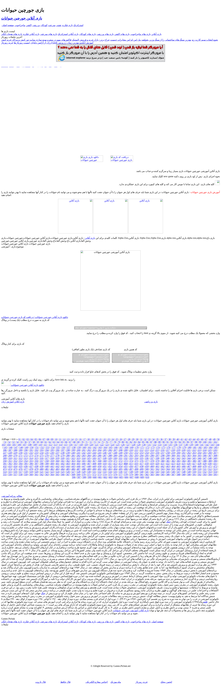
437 (31, 466)
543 (157, 471)
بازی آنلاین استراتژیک (68, 34)
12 (64, 439)
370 (110, 461)
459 (147, 466)
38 (169, 439)
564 (52, 474)
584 (157, 474)
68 (74, 442)
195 (52, 450)
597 (79, 477)
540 (141, 471)
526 (68, 471)
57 (29, 442)
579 (131, 474)
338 (157, 458)
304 (194, 455)
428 (199, 463)
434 (15, 466)
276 (47, 455)
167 (121, 447)
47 (206, 439)
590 (189, 474)
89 (159, 442)
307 (210, 455)
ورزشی (36, 25)
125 (117, 444)
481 (47, 469)
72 (90, 442)
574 (105, 474)
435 (20, 466)
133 (159, 444)
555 (5, 474)
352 (15, 461)
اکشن (29, 25)
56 (25, 442)
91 (167, 442)
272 (26, 455)
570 (84, 474)
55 (21, 442)
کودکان (44, 25)
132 (154, 444)
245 (99, 453)
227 (5, 453)
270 (15, 455)
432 (5, 466)
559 (26, 474)
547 (178, 471)
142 (207, 444)
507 (184, 469)
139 (191, 444)
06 (40, 439)
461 (157, 466)
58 (33, 442)
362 (68, 461)
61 (46, 442)
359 (52, 461)
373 (126, 461)
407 (89, 463)
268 (5, 455)
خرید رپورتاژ (7, 42)
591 (194, 474)
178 (179, 447)
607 (131, 477)
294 (141, 455)
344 (189, 458)
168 (126, 447)
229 (15, 453)
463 (168, 466)
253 (141, 453)
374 (131, 461)
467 (189, 466)
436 (26, 466)
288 (110, 455)
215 (157, 450)
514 (5, 471)
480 (41, 469)
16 (80, 439)
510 (199, 469)
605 (121, 477)
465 (178, 466)
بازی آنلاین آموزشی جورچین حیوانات (131, 610)
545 (168, 471)
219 (178, 450)
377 (147, 461)
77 (111, 442)
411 (110, 463)
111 (45, 444)
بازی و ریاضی (151, 401)
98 (196, 442)
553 (210, 471)
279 (62, 455)
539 (136, 471)
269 (10, 455)
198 (68, 450)
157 (68, 447)
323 (78, 458)
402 (62, 463)
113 (55, 444)
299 (168, 455)
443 (62, 466)
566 (62, 474)
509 (194, 469)
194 (47, 450)
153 (47, 447)
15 (76, 439)
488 (84, 469)
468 (194, 466)
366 (89, 461)
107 (24, 444)
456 (131, 466)
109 (35, 444)
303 (189, 455)
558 (20, 474)
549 (189, 471)
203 (94, 450)
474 (10, 469)
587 (173, 474)
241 (78, 453)
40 (177, 439)
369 (105, 461)
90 (163, 442)
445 (73, 466)
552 (205, 471)
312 (20, 458)
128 (133, 444)
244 (94, 453)
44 (194, 439)
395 (26, 463)
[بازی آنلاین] (145, 232)
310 (10, 458)
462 (162, 466)
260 (178, 453)
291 (126, 455)
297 (157, 455)
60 (42, 442)
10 (56, 439)
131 (149, 444)
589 (184, 474)
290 (120, 455)
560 (31, 474)
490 (94, 469)
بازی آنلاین (156, 34)
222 (194, 450)
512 (210, 469)
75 (102, 442)
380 (162, 461)
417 (141, 463)
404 (73, 463)
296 (152, 455)
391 (5, 463)
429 (204, 463)
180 (189, 447)
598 (84, 477)
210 (131, 450)
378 (152, 461)
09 (52, 439)
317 (47, 458)
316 (41, 458)
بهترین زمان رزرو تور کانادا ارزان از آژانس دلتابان (54, 42)
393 (15, 463)
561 (36, 474)
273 (31, 455)
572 (94, 474)
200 (78, 450)
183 (205, 447)
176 (168, 447)
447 (84, 466)
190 (26, 450)
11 (60, 439)
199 (73, 450)
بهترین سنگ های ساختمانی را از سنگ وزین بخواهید (166, 40)
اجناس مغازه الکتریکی (96, 682)
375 (136, 461)
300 (173, 455)
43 (190, 439)
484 (62, 469)
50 (218, 439)
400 (52, 463)
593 (205, 474)
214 (152, 450)
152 (42, 447)
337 (152, 458)
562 (41, 474)
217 (168, 450)
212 (141, 450)
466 (184, 466)
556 (10, 474)
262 (189, 453)
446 (78, 466)
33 (149, 439)
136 (175, 444)
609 (142, 477)
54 (17, 442)
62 (50, 442)
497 (131, 469)
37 (165, 439)
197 (62, 450)
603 (110, 477)
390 (215, 461)
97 (192, 442)
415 (131, 463)
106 (19, 444)
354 (26, 461)
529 (84, 471)
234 (41, 453)
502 (157, 469)
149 (26, 447)
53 (13, 442)
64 (58, 442)
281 (73, 455)
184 (210, 447)
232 (31, 453)
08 (48, 439)
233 (36, 453)
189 (20, 450)
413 (120, 463)
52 (9, 442)
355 (31, 461)
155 (58, 447)
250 (126, 453)
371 (115, 461)
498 (136, 469)
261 (184, 453)
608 (137, 477)
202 (89, 450)
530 (89, 471)
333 (131, 458)
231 (26, 453)
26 (121, 439)
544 (162, 471)
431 (215, 463)
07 (44, 439)
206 (110, 450)
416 (136, 463)
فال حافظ (65, 682)
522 (47, 471)
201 (84, 450)
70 (82, 442)
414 (125, 463)
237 (57, 453)
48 (210, 439)
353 (20, 461)
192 (36, 450)
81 (127, 442)
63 (54, 442)
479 (36, 469)
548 (184, 471)
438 (36, 466)
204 (99, 450)
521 (41, 471)
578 (126, 474)
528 (78, 471)
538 (131, 471)
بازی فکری (67, 25)
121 (96, 444)
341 (173, 458)
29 (133, 439)
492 (105, 469)
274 (36, 455)
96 (188, 442)
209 (126, 450)
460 (152, 466)
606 (126, 477)
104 (9, 444)
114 (60, 444)
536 (120, 471)
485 (68, 469)
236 (52, 453)
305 (199, 455)
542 (152, 471)
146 (10, 447)
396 (31, 463)
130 (144, 444)
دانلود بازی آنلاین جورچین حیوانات (27, 385)
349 (215, 458)
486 (73, 469)
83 (135, 442)
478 (31, 469)
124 (112, 444)
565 (57, 474)
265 (205, 453)
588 (178, 474)
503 (162, 469)
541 (147, 471)
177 (173, 447)
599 (89, 477)
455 (126, 466)
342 (178, 458)
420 (157, 463)
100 (205, 442)
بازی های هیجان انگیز (11, 34)
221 (189, 450)
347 (204, 458)
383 (178, 461)
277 (52, 455)
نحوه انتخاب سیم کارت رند (205, 40)
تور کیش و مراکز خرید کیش (15, 40)
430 (210, 463)
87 (151, 442)
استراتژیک (78, 25)
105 (14, 444)
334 (136, 458)
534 (110, 471)
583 (152, 474)
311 (15, 458)
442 (57, 466)
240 (73, 453)
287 (105, 455)
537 (126, 471)
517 (20, 471)
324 (83, 458)
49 (214, 439)
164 (105, 447)
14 (72, 439)
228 (10, 453)
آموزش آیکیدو (86, 42)
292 (131, 455)
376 (141, 461)
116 (70, 444)
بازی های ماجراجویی (140, 34)
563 (47, 474)
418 (147, 463)
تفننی (58, 25)
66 (66, 442)
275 (41, 455)
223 (199, 450)
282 (78, 455)
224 (204, 450)
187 (10, 450)
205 (105, 450)
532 (99, 471)
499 (141, 469)
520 (36, 471)
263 (194, 453)
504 (168, 469)
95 (184, 442)
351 (10, 461)
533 (105, 471)
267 (215, 453)
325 (89, 458)
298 (162, 455)
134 (165, 444)
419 (152, 463)
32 (145, 439)
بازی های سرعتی (48, 34)
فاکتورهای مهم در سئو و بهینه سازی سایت (50, 40)
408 (94, 463)
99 (200, 442)
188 (15, 450)
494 (115, 469)
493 (110, 469)
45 (198, 439)
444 (68, 466)
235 (47, 453)
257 (162, 453)
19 (92, 439)
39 (173, 439)
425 (183, 463)
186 (5, 450)
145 (5, 447)
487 (78, 469)
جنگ (47, 519)
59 (38, 442)
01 (19, 439)
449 (94, 466)
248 (115, 453)
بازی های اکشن (122, 34)
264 (199, 453)
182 (200, 447)
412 (115, 463)
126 (123, 444)
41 (182, 439)
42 (186, 439)
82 (131, 442)
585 (162, 474)
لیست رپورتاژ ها (22, 42)
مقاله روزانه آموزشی (11, 496)
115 (65, 444)
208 (120, 450)
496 (126, 469)
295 (147, 455)
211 (136, 450)
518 (26, 471)
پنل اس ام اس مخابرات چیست (125, 40)
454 (120, 466)
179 (184, 447)
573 (99, 474)
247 (110, 453)
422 (168, 463)
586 (168, 474)
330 (115, 458)
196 (57, 450)
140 (196, 444)
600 (95, 477)
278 (57, 455)
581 (141, 474)
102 (215, 442)
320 (62, 458)
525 (62, 471)
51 (5, 442)
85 (143, 442)
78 (115, 442)
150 (31, 447)
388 (205, 461)
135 (170, 444)
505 (173, 469)
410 (105, 463)
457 (136, 466)
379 (157, 461)
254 (147, 453)
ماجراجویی (19, 25)
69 (78, 442)
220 (183, 450)
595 (215, 474)
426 (189, 463)
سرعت (51, 25)
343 (183, 458)
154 (52, 447)
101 (210, 442)
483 (57, 469)
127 (128, 444)
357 (41, 461)
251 (131, 453)
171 (142, 447)
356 (36, 461)
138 (186, 444)
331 (120, 458)
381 (168, 461)
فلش (205, 602)
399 (47, 463)
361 (62, 461)
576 (115, 474)
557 (15, 474)
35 (157, 439)
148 (21, 447)
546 (173, 471)
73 (94, 442)
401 (57, 463)
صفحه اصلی (8, 25)
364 (78, 461)
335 (141, 458)
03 (27, 439)
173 (152, 447)
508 (189, 469)
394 (20, 463)
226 (215, 450)
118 (81, 444)
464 (173, 466)
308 (215, 455)
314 (31, 458)
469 (199, 466)
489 (89, 469)
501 (152, 469)
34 (153, 439)
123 (107, 444)
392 (10, 463)
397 (36, 463)
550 (194, 471)
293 (136, 455)
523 (52, 471)
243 (89, 453)
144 (217, 444)
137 (181, 444)
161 (89, 447)
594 (210, 474)
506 (178, 469)
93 (176, 442)
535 (115, 471)
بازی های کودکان (87, 34)
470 (205, 466)
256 (157, 453)
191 (31, 450)
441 (52, 466)
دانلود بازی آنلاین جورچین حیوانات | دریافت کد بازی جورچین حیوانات (34, 317)
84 (139, 442)
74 (98, 442)
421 (162, 463)
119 (86, 444)
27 (125, 439)
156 (63, 447)
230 (20, 453)
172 (147, 447)
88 (155, 442)
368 (99, 461)
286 (99, 455)
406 (84, 463)
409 (99, 463)
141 (202, 444)
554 (215, 471)
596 (73, 477)
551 (199, 471)
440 (47, 466)
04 (32, 439)
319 (57, 458)
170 (137, 447)
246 (105, 453)
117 (76, 444)
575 (110, 474)
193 (41, 450)
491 (99, 469)
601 (100, 477)
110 (40, 444)
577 (120, 474)
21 (100, 439)
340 (168, 458)
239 (68, 453)
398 (41, 463)
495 (120, 469)
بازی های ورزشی (105, 34)
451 (105, 466)
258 (168, 453)
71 (86, 442)
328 (104, 458)
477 (26, 469)
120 (91, 444)
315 (36, 458)
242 (84, 453)
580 (136, 474)
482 (52, 469)
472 (215, 466)
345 (194, 458)
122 (102, 444)
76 (107, 442)
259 (173, 453)
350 (5, 461)
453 (115, 466)
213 (147, 450)
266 (210, 453)
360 (57, 461)
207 (115, 450)
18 (88, 439)
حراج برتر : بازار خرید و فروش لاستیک (91, 40)
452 (110, 466)
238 (62, 453)
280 (68, 455)
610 (147, 477)
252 (136, 453)
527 (73, 471)
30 (137, 439)
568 (73, 474)
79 (119, 442)
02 (23, 439)
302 (184, 455)
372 (120, 461)
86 (147, 442)
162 (95, 447)
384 (184, 461)
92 (171, 442)
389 (210, 461)
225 (210, 450)
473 (5, 469)
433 (10, 466)
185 (216, 447)
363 (73, 461)
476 (20, 469)
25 (117, 439)
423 (173, 463)
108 (30, 444)
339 (162, 458)
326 (94, 458)
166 (116, 447)
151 (37, 447)
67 (70, 442)
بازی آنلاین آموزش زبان (12, 401)
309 (5, 458)
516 (15, 471)
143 (212, 444)
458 (141, 466)
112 (50, 444)
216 (162, 450)
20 (96, 439)
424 (178, 463)
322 (73, 458)
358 (47, 461)
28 (129, 439)
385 (189, 461)
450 (99, 466)
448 (89, 466)
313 (26, 458)
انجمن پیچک (166, 682)
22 (104, 439)
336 (147, 458)
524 (57, 471)
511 (204, 469)
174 (158, 447)
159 (79, 447)
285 (94, 455)
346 (199, 458)
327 (99, 458)
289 (115, 455)
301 (178, 455)
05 (36, 439)
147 (16, 447)
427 (194, 463)
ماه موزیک (115, 682)
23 (108, 439)
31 (141, 439)
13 (68, 439)
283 (84, 455)
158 (73, 447)
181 (194, 447)
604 (116, 477)
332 (125, 458)
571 (89, 474)
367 (94, 461)
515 (10, 471)
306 (205, 455)
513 (215, 469)
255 (152, 453)
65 (62, 442)
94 (180, 442)
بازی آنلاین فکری (31, 34)
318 (52, 458)
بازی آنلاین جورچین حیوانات (21, 18)
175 (163, 447)
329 (110, 458)
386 (194, 461)
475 (15, 469)
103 (3, 444)
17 (84, 439)
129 (138, 444)
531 (94, 471)
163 (100, 447)
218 (173, 450)
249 (120, 453)
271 (20, 455)
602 (105, 477)
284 (89, 455)
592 (199, 474)
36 (161, 439)
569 (78, 474)
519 (31, 471)
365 (84, 461)
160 (84, 447)
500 (147, 469)
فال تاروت (40, 682)
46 (202, 439)
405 (78, 463)
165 (110, 447)
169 (131, 447)
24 (113, 439)
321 (68, 458)
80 (123, 442)
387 (199, 461)
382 (173, 461)
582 (147, 474)
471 (210, 466)
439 (41, 466)
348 (210, 458)
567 (68, 474)
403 (68, 463)
